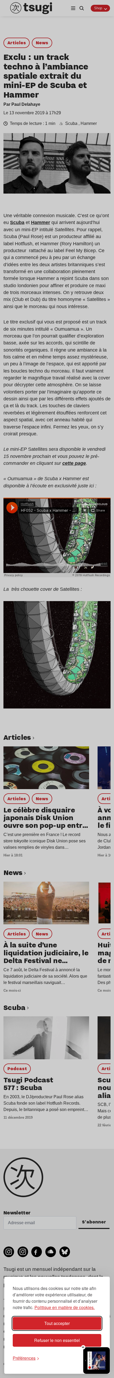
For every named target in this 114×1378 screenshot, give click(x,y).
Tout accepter (57, 1323)
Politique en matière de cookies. (64, 1307)
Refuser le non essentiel (57, 1340)
